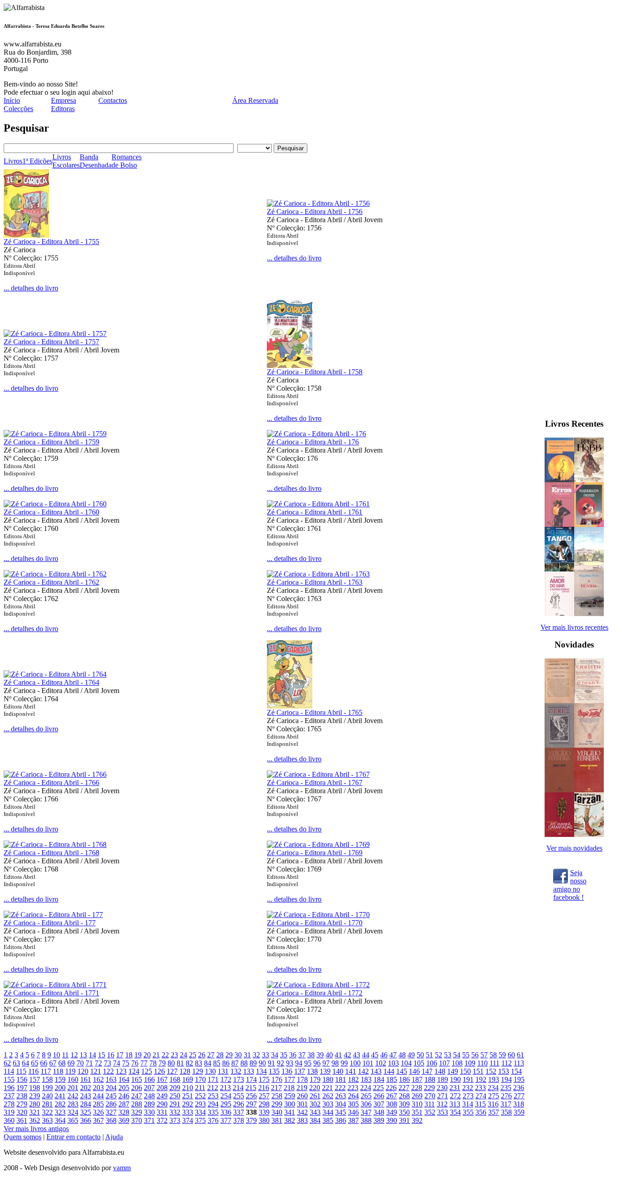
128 (184, 1071)
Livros (13, 161)
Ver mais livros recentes (574, 627)
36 (292, 1055)
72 (98, 1063)
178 (302, 1079)
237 (9, 1096)
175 (264, 1079)
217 (276, 1087)
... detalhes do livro (31, 288)
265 (366, 1096)
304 (340, 1104)
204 (111, 1087)
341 (289, 1112)
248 (149, 1096)
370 (136, 1120)
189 (442, 1079)
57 (484, 1055)
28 (220, 1055)
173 (238, 1079)
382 (289, 1120)
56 (475, 1055)
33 (265, 1055)
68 (62, 1063)
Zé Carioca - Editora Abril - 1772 (314, 993)
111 (494, 1063)
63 (16, 1063)
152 (490, 1071)
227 (403, 1087)
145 (401, 1071)
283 (72, 1104)
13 (83, 1055)
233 (480, 1087)
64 (25, 1063)
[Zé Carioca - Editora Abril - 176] (316, 434)
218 (289, 1087)
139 (325, 1071)
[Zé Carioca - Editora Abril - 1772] (318, 985)
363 (47, 1120)
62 (7, 1063)
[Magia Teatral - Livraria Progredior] (589, 745)
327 (111, 1112)
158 (47, 1079)
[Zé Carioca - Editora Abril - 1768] (55, 844)
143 (376, 1071)
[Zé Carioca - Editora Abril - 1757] (55, 333)
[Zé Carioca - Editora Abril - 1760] (55, 504)
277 (519, 1096)
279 (21, 1104)
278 (9, 1104)
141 (350, 1071)
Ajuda (114, 1137)
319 (9, 1112)
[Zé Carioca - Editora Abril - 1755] (26, 235)
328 (123, 1112)
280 (34, 1104)
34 (274, 1055)
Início (12, 100)
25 (192, 1055)
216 (263, 1087)
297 (251, 1104)
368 (111, 1120)
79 (162, 1063)
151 (478, 1071)
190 (455, 1079)
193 (493, 1079)
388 (366, 1120)
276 (506, 1096)
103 (393, 1063)
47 (393, 1055)
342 (302, 1112)
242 (72, 1096)
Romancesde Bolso (127, 161)
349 (391, 1112)
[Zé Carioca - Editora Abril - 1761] (318, 504)
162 (98, 1079)
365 (72, 1120)
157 (34, 1079)
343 (315, 1112)
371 (149, 1120)
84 (207, 1063)
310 (417, 1104)
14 (92, 1055)
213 (225, 1087)
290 (162, 1104)
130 (210, 1071)
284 (85, 1104)
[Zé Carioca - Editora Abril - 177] (53, 914)
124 (133, 1071)
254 (225, 1096)
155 (9, 1079)
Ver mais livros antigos (36, 1128)
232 (467, 1087)
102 (380, 1063)
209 (174, 1087)
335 (213, 1112)
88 (244, 1063)
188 (429, 1079)
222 (340, 1087)
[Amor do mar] (559, 613)
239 (34, 1096)
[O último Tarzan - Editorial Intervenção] (589, 834)
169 (187, 1079)
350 (404, 1112)
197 (21, 1087)
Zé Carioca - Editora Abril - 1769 (314, 853)
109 (469, 1063)
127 (172, 1071)
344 (327, 1112)
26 (201, 1055)
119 (70, 1071)
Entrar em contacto (73, 1137)
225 (378, 1087)
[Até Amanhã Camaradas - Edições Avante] (559, 834)
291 (174, 1104)
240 (47, 1096)
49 (411, 1055)
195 (519, 1079)
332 (174, 1112)
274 (480, 1096)
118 (58, 1071)
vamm (122, 1168)
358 (506, 1112)
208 (162, 1087)
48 (402, 1055)
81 (180, 1063)
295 (225, 1104)
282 (60, 1104)
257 (264, 1096)
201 (72, 1087)
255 (238, 1096)
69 (71, 1063)
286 (111, 1104)
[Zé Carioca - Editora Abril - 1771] (55, 985)
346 (353, 1112)
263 (340, 1096)
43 (356, 1055)
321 (34, 1112)
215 (250, 1087)
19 (138, 1055)
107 (444, 1063)
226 (391, 1087)
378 (238, 1120)
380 (264, 1120)
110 (482, 1063)
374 (187, 1120)
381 (276, 1120)
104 (406, 1063)
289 (149, 1104)
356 (480, 1112)
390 (391, 1120)
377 (225, 1120)
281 (47, 1104)
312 (442, 1104)
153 (503, 1071)
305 (353, 1104)
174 (251, 1079)
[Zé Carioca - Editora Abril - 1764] (55, 674)
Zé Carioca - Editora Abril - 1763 (314, 582)
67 (52, 1063)
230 (442, 1087)
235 (505, 1087)
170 (200, 1079)
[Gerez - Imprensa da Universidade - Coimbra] (559, 745)
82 (189, 1063)
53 (447, 1055)
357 (493, 1112)
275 (493, 1096)
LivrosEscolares (66, 161)
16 (110, 1055)
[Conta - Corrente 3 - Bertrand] (589, 790)
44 (365, 1055)
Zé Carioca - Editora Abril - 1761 (314, 512)
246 (123, 1096)
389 (378, 1120)
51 (429, 1055)
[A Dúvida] (589, 613)
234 (493, 1087)
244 (98, 1096)
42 (347, 1055)
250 (174, 1096)
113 (519, 1063)
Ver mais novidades (574, 848)
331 (162, 1112)
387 (353, 1120)
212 (212, 1087)
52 (438, 1055)
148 (439, 1071)
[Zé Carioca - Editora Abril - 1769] (318, 844)
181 (340, 1079)
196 (9, 1087)
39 (320, 1055)
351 (417, 1112)
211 (200, 1087)
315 (480, 1104)
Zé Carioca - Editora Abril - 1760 (51, 512)
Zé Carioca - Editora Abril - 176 (313, 442)
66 (43, 1063)
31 (247, 1055)
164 (123, 1079)
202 (85, 1087)
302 (315, 1104)
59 (502, 1055)
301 (302, 1104)
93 (289, 1063)
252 (200, 1096)
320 (21, 1112)
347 (366, 1112)
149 (452, 1071)
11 (65, 1055)
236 (518, 1087)
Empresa (63, 100)
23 (174, 1055)
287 (123, 1104)
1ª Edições (37, 161)
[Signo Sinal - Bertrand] (559, 790)
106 (431, 1063)
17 (119, 1055)
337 (238, 1112)
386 (340, 1120)
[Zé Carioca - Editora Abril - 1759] (55, 434)
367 (98, 1120)
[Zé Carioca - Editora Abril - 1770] (318, 914)
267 (391, 1096)
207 (149, 1087)
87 (235, 1063)
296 (238, 1104)
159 (60, 1079)
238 (21, 1096)
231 (454, 1087)
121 (95, 1071)
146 (414, 1071)
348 (378, 1112)
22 (165, 1055)
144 (388, 1071)
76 (134, 1063)
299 (276, 1104)
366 (85, 1120)
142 (363, 1071)
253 (213, 1096)
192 (480, 1079)
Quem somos (22, 1137)
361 (21, 1120)
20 (147, 1055)
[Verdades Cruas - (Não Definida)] (559, 700)
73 (107, 1063)
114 (9, 1071)
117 (46, 1071)
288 (136, 1104)
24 (183, 1055)
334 (200, 1112)
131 (223, 1071)
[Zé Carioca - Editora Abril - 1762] (55, 574)
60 (511, 1055)
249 (162, 1096)
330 (149, 1112)
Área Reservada (255, 100)
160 (72, 1079)
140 (337, 1071)
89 (253, 1063)
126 (159, 1071)
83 (198, 1063)
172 (225, 1079)
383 (302, 1120)
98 (335, 1063)
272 (455, 1096)
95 (307, 1063)
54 (456, 1055)
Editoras (63, 108)
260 (302, 1096)
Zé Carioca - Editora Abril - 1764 (51, 682)
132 (235, 1071)
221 (327, 1087)
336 (225, 1112)
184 (378, 1079)
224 (365, 1087)
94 (298, 1063)
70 (80, 1063)
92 (280, 1063)
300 (289, 1104)
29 (229, 1055)
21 (156, 1055)
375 (200, 1120)
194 (506, 1079)
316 (493, 1104)
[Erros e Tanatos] (559, 524)
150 (465, 1071)
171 (213, 1079)
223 (352, 1087)
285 (98, 1104)
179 (315, 1079)
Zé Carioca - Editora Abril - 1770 (314, 923)
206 (136, 1087)
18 (129, 1055)
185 (391, 1079)
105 (418, 1063)
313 (454, 1104)
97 (326, 1063)
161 (85, 1079)
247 (136, 1096)
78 (153, 1063)
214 (238, 1087)
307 (378, 1104)
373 (174, 1120)
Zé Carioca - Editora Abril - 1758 (314, 372)
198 (34, 1087)
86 (225, 1063)
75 (125, 1063)
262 (327, 1096)
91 (271, 1063)
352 (429, 1112)
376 (213, 1120)
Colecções (18, 108)
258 (276, 1096)
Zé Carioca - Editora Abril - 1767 (314, 782)
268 (404, 1096)
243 (85, 1096)
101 (367, 1063)
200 (60, 1087)
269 (417, 1096)
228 (416, 1087)
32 (256, 1055)
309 (404, 1104)
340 (276, 1112)
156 (21, 1079)
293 (200, 1104)
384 (315, 1120)
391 (404, 1120)
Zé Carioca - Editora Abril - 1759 (51, 442)
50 (420, 1055)
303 (327, 1104)
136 (286, 1071)
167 (162, 1079)
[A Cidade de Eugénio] (589, 569)
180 (327, 1079)
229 (429, 1087)
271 (442, 1096)
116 (33, 1071)
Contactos (112, 100)
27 (210, 1055)
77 (144, 1063)
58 (493, 1055)
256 (251, 1096)
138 (312, 1071)
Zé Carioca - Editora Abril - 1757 (51, 342)
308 (391, 1104)
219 (301, 1087)
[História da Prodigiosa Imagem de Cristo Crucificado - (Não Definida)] (589, 700)
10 (56, 1055)
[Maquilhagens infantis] (589, 524)
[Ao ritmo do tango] (559, 569)
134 (261, 1071)
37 (302, 1055)
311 (429, 1104)
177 (289, 1079)
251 (187, 1096)
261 (315, 1096)
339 (264, 1112)
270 (429, 1096)
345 (340, 1112)
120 (82, 1071)
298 (264, 1104)
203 (98, 1087)
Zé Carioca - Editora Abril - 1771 (51, 993)
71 (89, 1063)
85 (216, 1063)
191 (468, 1079)
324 (72, 1112)
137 (299, 1071)
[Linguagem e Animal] (559, 480)
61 (520, 1055)
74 (116, 1063)
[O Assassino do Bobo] (589, 480)
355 (468, 1112)
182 (353, 1079)
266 (378, 1096)
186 (404, 1079)
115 (21, 1071)
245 (111, 1096)
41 (338, 1055)
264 (353, 1096)
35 (283, 1055)
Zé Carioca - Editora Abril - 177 (50, 923)
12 (74, 1055)
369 (123, 1120)
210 (187, 1087)
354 (455, 1112)
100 (355, 1063)
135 (274, 1071)
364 (60, 1120)
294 (213, 1104)
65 (34, 1063)
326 (98, 1112)
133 (248, 1071)
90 (262, 1063)
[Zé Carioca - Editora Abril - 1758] (289, 365)
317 (505, 1104)
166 (149, 1079)
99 (344, 1063)
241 (60, 1096)
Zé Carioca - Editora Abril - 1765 (314, 712)
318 (518, 1104)
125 (146, 1071)
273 (468, 1096)
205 (123, 1087)
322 (47, 1112)
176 (276, 1079)
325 (85, 1112)
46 (383, 1055)
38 (311, 1055)
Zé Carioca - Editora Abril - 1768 (51, 853)
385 (327, 1120)
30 (238, 1055)
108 (457, 1063)
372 (162, 1120)
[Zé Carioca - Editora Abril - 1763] (318, 574)
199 (47, 1087)
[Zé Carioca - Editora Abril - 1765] (289, 706)
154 (516, 1071)
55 (465, 1055)
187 (417, 1079)
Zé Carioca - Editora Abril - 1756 (314, 211)
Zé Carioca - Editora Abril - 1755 (51, 241)
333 (187, 1112)
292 (187, 1104)
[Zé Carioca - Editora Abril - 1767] (318, 774)
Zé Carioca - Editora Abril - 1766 (51, 782)
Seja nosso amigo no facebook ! (569, 880)
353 (442, 1112)
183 (366, 1079)
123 (121, 1071)
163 (111, 1079)
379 (251, 1120)
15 (101, 1055)
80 (171, 1063)
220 (314, 1087)
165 (136, 1079)
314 (467, 1104)
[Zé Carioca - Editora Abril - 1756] (318, 203)
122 (108, 1071)
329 (136, 1112)
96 (317, 1063)
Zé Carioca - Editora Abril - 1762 (51, 582)
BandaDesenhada (96, 161)
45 (374, 1055)
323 (60, 1112)
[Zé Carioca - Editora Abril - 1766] (55, 774)
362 (34, 1120)
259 (289, 1096)
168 (174, 1079)
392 (417, 1120)
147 (427, 1071)
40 (329, 1055)
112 (506, 1063)
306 (366, 1104)
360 (9, 1120)
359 (519, 1112)
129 (197, 1071)
